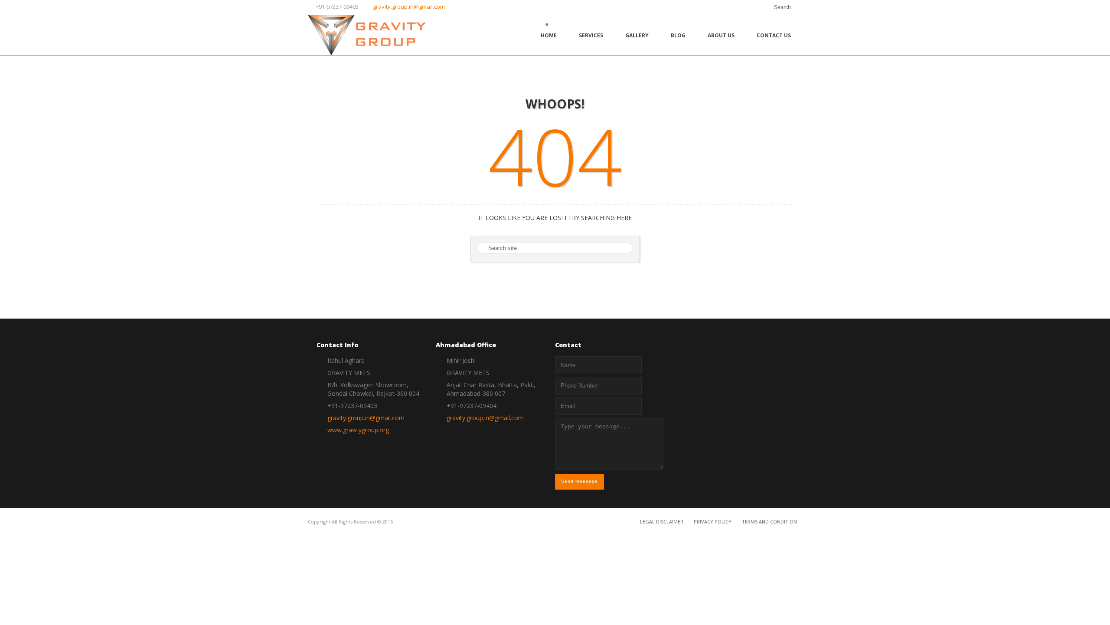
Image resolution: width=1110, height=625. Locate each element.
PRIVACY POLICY (712, 521)
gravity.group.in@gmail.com (409, 6)
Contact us (774, 35)
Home (549, 35)
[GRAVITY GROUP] (373, 35)
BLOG (678, 35)
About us (721, 35)
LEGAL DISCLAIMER (661, 521)
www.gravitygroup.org (358, 430)
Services (591, 35)
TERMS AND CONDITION (769, 521)
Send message (579, 481)
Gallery (637, 35)
